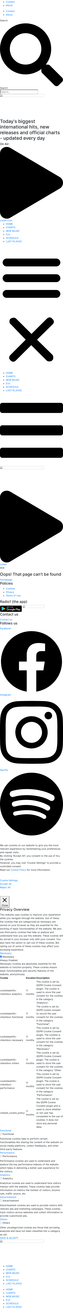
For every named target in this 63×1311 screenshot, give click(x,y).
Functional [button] (5, 1130)
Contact (10, 1)
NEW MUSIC (13, 230)
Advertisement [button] (8, 1197)
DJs (8, 234)
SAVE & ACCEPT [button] (9, 1238)
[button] (31, 308)
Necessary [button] (6, 953)
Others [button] (3, 1219)
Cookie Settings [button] (9, 880)
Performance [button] (7, 1152)
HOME (9, 223)
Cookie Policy (18, 869)
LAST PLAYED (14, 241)
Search (4, 20)
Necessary (8, 956)
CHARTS (10, 227)
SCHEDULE (12, 237)
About (9, 5)
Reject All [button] (5, 887)
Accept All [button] (5, 883)
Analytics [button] (5, 1174)
